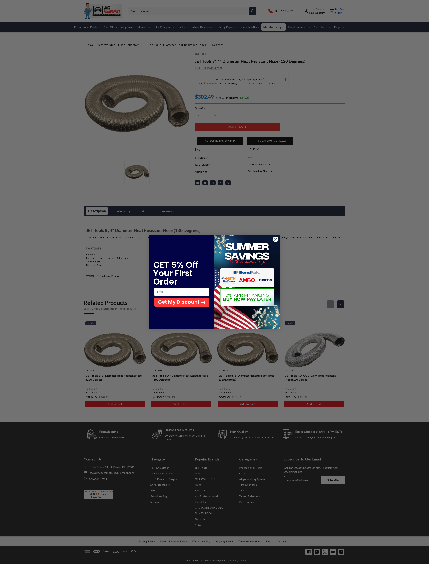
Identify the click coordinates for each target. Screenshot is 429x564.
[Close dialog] (276, 239)
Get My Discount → (182, 302)
